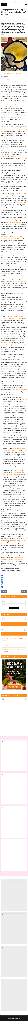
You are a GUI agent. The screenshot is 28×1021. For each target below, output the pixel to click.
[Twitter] (15, 1)
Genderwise (20, 554)
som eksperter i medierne (17, 316)
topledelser (4, 156)
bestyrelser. (13, 156)
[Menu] (26, 4)
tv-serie (9, 85)
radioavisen (4, 318)
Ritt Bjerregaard (22, 202)
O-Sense (24, 630)
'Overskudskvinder (18, 542)
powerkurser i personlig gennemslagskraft (12, 567)
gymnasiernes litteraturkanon (9, 162)
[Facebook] (19, 19)
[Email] (14, 581)
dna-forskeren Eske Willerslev (13, 222)
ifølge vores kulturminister (19, 389)
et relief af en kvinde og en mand (15, 519)
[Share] (14, 587)
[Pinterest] (14, 585)
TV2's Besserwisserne (14, 318)
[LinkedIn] (22, 19)
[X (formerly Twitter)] (26, 19)
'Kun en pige (17, 84)
